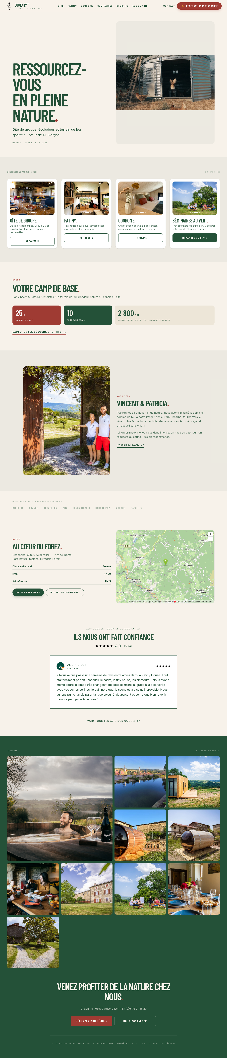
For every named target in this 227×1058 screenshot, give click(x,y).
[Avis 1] (105, 713)
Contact (169, 6)
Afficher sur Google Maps (65, 592)
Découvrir (32, 241)
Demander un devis (194, 238)
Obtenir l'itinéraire (28, 592)
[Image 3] (34, 212)
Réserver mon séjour (92, 1021)
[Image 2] (32, 212)
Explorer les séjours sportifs (39, 331)
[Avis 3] (115, 713)
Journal (141, 1043)
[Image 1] (29, 212)
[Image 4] (36, 212)
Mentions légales (164, 1043)
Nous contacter (135, 1021)
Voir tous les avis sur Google (111, 720)
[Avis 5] (122, 713)
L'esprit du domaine (130, 445)
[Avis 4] (118, 713)
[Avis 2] (111, 713)
